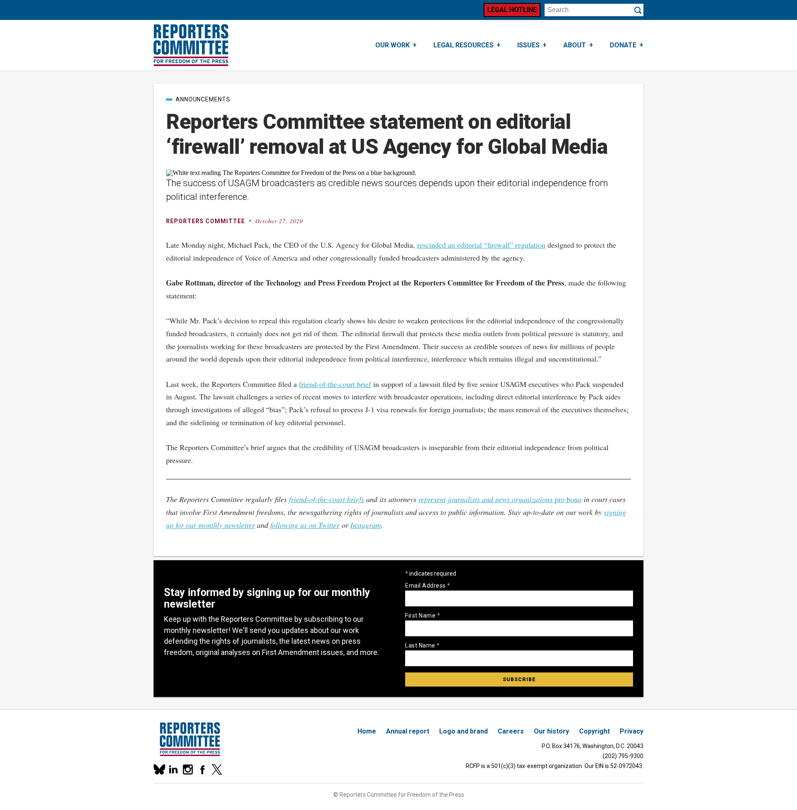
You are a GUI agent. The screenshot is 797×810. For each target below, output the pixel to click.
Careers (511, 731)
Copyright (594, 731)
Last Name (422, 645)
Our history (551, 731)
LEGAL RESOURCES (463, 45)
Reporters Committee (205, 221)
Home (366, 731)
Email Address (427, 585)
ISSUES (528, 45)
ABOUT (574, 45)
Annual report (407, 731)
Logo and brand (463, 731)
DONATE (623, 45)
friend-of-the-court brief (335, 384)
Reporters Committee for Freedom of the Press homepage (191, 45)
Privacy (631, 731)
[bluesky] (159, 769)
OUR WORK (392, 45)
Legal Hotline (512, 10)
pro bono (500, 499)
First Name (422, 615)
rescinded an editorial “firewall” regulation (481, 245)
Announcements (203, 99)
